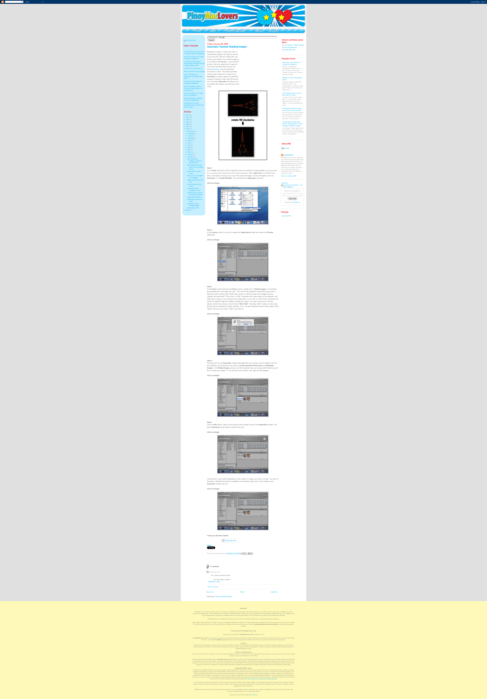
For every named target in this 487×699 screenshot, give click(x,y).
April (189, 149)
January (190, 156)
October (190, 136)
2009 (187, 122)
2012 (187, 115)
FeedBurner (296, 202)
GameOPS (287, 216)
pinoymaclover (288, 155)
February (191, 154)
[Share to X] (247, 553)
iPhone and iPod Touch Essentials (194, 71)
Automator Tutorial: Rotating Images (227, 46)
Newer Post (210, 592)
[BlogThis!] (244, 553)
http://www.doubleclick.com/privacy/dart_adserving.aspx (261, 678)
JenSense (254, 694)
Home (197, 31)
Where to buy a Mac (236, 31)
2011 (187, 117)
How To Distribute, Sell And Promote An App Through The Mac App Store (193, 88)
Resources (274, 31)
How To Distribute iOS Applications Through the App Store (193, 76)
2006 (187, 129)
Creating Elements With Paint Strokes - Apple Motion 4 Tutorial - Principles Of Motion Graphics (292, 124)
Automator (215, 69)
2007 (187, 126)
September (191, 138)
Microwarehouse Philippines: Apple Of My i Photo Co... (194, 161)
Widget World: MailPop (194, 197)
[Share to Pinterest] (251, 553)
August (190, 140)
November (191, 133)
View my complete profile (288, 176)
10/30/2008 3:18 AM (214, 581)
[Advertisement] (260, 66)
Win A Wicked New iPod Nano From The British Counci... (195, 167)
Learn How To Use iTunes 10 (193, 68)
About (213, 31)
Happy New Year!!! (193, 208)
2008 (187, 124)
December (191, 131)
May (189, 147)
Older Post (274, 592)
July (189, 143)
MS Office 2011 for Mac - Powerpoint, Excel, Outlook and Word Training (193, 105)
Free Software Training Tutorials (294, 45)
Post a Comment (213, 587)
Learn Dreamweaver (290, 47)
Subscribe (284, 183)
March (190, 152)
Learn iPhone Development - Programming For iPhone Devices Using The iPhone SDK (194, 63)
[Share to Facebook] (249, 553)
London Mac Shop (289, 49)
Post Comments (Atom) (224, 596)
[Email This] (242, 553)
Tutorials (258, 31)
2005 (187, 210)
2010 (187, 119)
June (189, 145)
